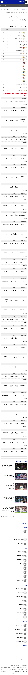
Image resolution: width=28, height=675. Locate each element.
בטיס (5, 243)
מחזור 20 (25, 284)
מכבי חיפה (3, 9)
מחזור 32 (25, 398)
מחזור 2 (25, 114)
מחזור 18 (25, 265)
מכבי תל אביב (15, 9)
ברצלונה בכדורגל (23, 665)
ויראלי (4, 5)
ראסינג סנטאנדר (22, 101)
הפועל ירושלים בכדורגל (5, 665)
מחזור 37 (25, 445)
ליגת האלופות (20, 669)
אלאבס (5, 271)
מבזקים (15, 5)
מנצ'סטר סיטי (3, 671)
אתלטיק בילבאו (5, 224)
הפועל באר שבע (15, 665)
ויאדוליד (8, 12)
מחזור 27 (25, 351)
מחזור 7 (25, 161)
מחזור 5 (25, 142)
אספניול (22, 234)
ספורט (21, 2)
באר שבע (9, 9)
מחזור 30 (25, 379)
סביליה (22, 158)
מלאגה (5, 187)
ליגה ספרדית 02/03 (17, 12)
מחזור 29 (25, 370)
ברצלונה (5, 148)
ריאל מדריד (5, 130)
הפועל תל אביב (15, 667)
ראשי (25, 5)
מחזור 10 (25, 190)
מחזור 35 (25, 426)
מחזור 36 (25, 436)
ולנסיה (22, 196)
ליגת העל (14, 669)
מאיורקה (5, 167)
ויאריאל (5, 110)
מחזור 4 (25, 133)
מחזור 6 (25, 152)
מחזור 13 (25, 218)
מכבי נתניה (3, 669)
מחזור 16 (25, 246)
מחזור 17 (25, 256)
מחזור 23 (25, 313)
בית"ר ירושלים (8, 663)
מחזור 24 (25, 322)
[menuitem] (20, 5)
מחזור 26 (25, 341)
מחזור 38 (25, 455)
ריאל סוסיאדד (22, 139)
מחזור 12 (25, 209)
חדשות (20, 5)
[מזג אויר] (6, 2)
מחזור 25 (25, 332)
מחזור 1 (25, 104)
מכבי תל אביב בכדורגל (21, 671)
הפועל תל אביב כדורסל (5, 667)
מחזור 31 (25, 389)
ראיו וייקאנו (22, 262)
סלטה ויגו (5, 205)
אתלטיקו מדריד (22, 215)
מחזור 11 (25, 199)
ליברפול (25, 669)
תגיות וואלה (24, 660)
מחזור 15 (25, 237)
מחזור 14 (25, 228)
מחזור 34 (25, 417)
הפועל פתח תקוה (23, 667)
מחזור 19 (25, 275)
